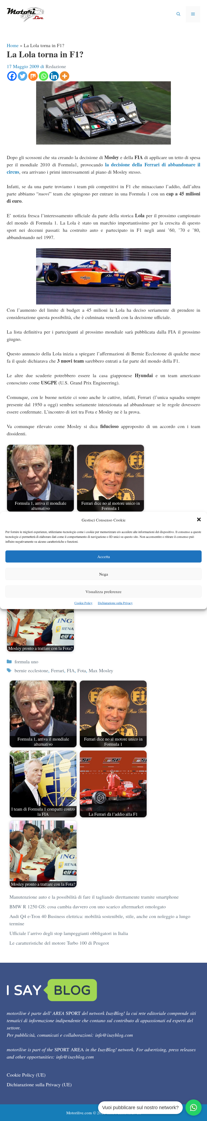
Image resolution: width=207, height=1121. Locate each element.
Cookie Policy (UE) (26, 1074)
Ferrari (57, 670)
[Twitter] (22, 76)
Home (13, 45)
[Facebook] (12, 76)
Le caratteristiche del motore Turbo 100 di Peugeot (59, 943)
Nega (103, 574)
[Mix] (33, 76)
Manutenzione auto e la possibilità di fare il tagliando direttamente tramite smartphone (94, 897)
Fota (81, 670)
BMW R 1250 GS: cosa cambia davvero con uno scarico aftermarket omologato (87, 906)
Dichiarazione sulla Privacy (115, 603)
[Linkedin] (54, 76)
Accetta (103, 556)
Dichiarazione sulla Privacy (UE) (39, 1084)
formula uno (26, 661)
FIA (71, 670)
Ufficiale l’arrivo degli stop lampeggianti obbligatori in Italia (68, 933)
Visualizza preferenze (103, 591)
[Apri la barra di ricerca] (178, 14)
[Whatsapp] (43, 76)
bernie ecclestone (31, 670)
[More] (64, 76)
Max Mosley (101, 670)
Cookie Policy (83, 603)
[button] (199, 520)
